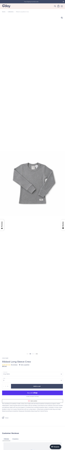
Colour (5, 372)
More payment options (32, 396)
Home (3, 11)
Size (4, 378)
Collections (10, 11)
